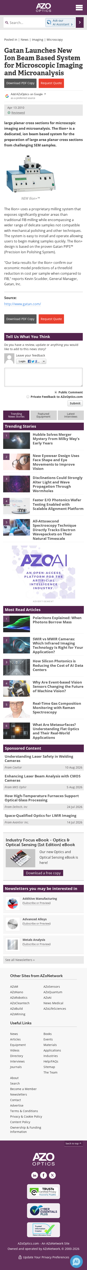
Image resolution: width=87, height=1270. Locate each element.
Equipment (18, 1045)
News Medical (53, 1003)
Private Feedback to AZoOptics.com (57, 397)
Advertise (16, 1105)
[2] (16, 461)
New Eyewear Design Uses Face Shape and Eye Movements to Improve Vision (56, 462)
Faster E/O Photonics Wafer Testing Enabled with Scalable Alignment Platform (58, 504)
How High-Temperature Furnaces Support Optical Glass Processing (42, 797)
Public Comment (70, 392)
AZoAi (48, 998)
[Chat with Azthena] (76, 1261)
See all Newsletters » (20, 960)
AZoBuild (16, 1009)
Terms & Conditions (24, 1111)
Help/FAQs (51, 1061)
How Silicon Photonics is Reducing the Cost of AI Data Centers (58, 665)
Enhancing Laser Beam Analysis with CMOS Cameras (42, 778)
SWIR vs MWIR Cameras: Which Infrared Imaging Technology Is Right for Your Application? (58, 645)
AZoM (14, 987)
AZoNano (16, 992)
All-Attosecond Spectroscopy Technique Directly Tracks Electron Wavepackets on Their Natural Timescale (54, 530)
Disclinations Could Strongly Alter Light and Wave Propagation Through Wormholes (58, 484)
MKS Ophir (19, 787)
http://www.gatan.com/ (22, 304)
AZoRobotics (18, 998)
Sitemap (49, 1067)
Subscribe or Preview (36, 903)
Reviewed (18, 113)
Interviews (17, 1061)
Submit (75, 403)
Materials (50, 1045)
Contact (15, 1100)
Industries (51, 1056)
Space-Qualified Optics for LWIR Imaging (40, 815)
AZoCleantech (20, 1003)
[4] (16, 506)
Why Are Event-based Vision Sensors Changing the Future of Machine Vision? (58, 686)
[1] (16, 440)
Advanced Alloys (35, 919)
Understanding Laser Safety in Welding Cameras (39, 758)
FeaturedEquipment (43, 415)
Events (48, 1039)
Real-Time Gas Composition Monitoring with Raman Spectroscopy (57, 707)
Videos (14, 1050)
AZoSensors (52, 987)
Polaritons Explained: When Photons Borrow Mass (57, 619)
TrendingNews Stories (16, 415)
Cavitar (17, 767)
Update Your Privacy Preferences (45, 1257)
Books (48, 1034)
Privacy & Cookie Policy (26, 1116)
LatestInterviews (70, 415)
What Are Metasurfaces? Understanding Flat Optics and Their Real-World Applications (56, 731)
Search (15, 1083)
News (25, 40)
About (14, 1078)
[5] (16, 527)
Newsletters (18, 1094)
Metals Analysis (34, 940)
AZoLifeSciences (55, 1009)
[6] (16, 730)
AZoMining (17, 1014)
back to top (72, 1143)
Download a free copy (43, 873)
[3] (16, 484)
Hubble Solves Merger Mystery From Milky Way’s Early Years (56, 439)
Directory (16, 1056)
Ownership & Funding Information (25, 1129)
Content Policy (20, 1122)
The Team (50, 1072)
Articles (15, 1039)
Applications (52, 1050)
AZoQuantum (53, 992)
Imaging (37, 40)
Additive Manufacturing (40, 899)
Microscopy (55, 40)
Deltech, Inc (19, 807)
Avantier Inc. (20, 822)
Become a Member (23, 1089)
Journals (16, 1067)
